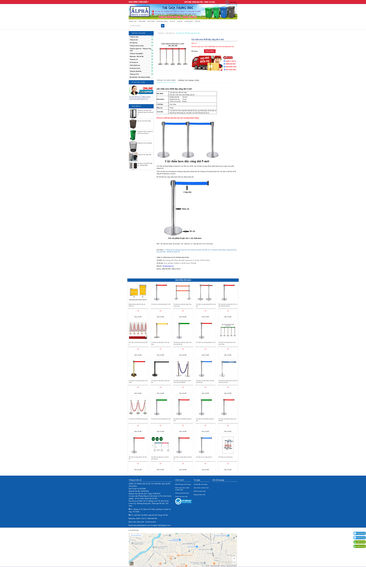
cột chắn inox (206, 250)
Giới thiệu (151, 21)
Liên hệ (197, 21)
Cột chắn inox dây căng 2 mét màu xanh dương (205, 381)
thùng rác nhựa (196, 250)
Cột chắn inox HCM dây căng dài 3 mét (205, 419)
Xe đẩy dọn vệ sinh (135, 68)
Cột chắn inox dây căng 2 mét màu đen (160, 381)
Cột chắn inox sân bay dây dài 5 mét (205, 342)
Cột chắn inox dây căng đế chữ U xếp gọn (205, 305)
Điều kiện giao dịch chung (183, 484)
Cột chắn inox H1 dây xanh (225, 457)
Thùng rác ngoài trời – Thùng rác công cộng (140, 49)
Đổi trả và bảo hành (200, 491)
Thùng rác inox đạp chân (144, 154)
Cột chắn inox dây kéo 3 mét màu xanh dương (160, 458)
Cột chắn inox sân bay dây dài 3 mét (160, 419)
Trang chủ (133, 21)
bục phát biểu (161, 251)
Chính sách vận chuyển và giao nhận (182, 488)
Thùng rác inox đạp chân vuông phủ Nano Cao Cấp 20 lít (145, 112)
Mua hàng (210, 51)
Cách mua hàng (162, 21)
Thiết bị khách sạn (135, 65)
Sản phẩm (141, 21)
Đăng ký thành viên (199, 494)
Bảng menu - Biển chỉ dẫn (137, 56)
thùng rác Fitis (231, 250)
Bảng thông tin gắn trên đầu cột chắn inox (137, 305)
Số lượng (194, 51)
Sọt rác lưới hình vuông (144, 121)
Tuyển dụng (188, 21)
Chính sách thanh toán (182, 493)
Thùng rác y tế (134, 59)
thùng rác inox (185, 250)
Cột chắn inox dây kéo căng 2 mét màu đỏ (227, 419)
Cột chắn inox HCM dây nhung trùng (138, 419)
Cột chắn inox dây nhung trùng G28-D (138, 343)
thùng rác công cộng (219, 250)
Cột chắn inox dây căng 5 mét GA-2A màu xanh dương (228, 381)
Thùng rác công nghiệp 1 (136, 53)
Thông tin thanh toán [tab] (188, 80)
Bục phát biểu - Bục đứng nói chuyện (140, 77)
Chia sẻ (179, 21)
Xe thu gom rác (134, 62)
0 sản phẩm (233, 2)
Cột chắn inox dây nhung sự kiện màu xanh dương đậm (182, 381)
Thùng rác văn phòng (135, 71)
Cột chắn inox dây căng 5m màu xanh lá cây (227, 343)
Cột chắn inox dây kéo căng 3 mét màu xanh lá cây (182, 343)
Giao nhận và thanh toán (201, 488)
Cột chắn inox (133, 42)
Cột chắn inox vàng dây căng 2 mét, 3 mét (138, 381)
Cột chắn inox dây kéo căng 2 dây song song (182, 305)
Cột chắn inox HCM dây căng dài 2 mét (183, 419)
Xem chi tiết (137, 317)
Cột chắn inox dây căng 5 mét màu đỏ (183, 458)
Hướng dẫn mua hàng (200, 484)
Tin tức (172, 21)
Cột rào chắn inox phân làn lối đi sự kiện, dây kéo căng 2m (227, 305)
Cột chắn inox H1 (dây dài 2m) (204, 457)
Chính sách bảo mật (181, 496)
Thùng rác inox (134, 40)
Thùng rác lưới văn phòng (144, 143)
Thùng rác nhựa (134, 37)
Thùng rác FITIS (134, 74)
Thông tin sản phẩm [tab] (166, 80)
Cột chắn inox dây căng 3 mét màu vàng (160, 343)
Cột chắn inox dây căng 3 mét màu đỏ (138, 458)
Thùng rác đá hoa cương (136, 45)
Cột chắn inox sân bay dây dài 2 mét (160, 304)
